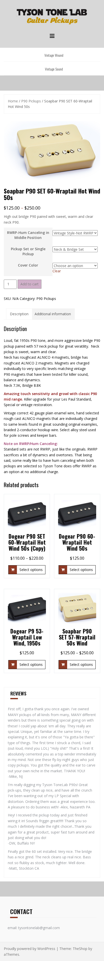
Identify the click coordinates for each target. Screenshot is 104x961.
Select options (31, 569)
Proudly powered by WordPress (29, 948)
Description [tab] (19, 313)
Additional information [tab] (53, 313)
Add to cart (29, 284)
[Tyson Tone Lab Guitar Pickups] (52, 17)
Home (13, 101)
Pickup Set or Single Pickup (28, 251)
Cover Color (28, 265)
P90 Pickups (31, 101)
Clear (57, 271)
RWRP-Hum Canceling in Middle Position (28, 235)
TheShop (80, 948)
